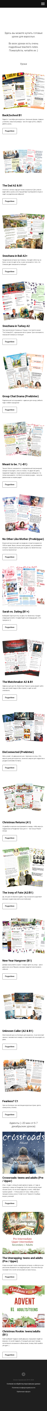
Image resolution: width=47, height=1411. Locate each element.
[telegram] (23, 1374)
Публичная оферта (23, 1391)
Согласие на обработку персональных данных (23, 1384)
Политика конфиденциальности (23, 1388)
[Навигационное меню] (43, 4)
